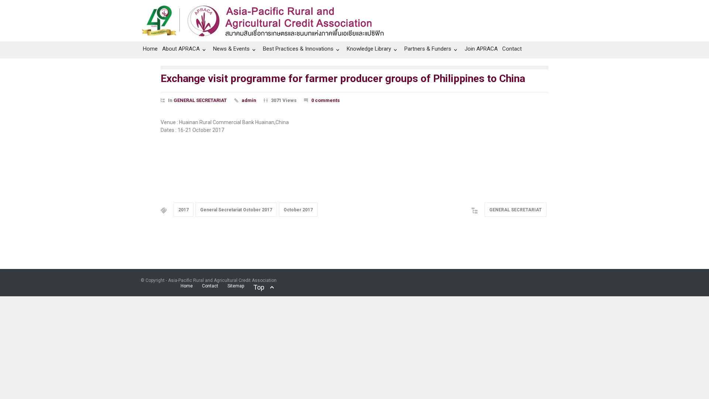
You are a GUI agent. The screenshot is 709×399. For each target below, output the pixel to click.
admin (249, 100)
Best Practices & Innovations (298, 48)
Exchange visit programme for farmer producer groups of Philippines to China (343, 78)
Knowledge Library (369, 48)
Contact (512, 48)
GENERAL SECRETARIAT (200, 100)
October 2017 (298, 209)
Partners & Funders (427, 48)
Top (258, 287)
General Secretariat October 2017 (236, 209)
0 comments (325, 100)
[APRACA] (267, 19)
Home (150, 48)
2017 (183, 209)
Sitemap (235, 286)
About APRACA (181, 48)
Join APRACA (481, 48)
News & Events (231, 48)
